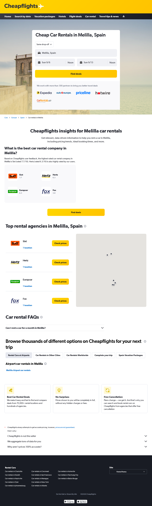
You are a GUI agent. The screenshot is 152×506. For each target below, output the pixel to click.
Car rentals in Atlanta (39, 486)
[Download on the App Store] (82, 502)
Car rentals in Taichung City (68, 475)
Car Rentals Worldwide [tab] (77, 355)
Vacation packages (44, 16)
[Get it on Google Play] (69, 502)
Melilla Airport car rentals (18, 370)
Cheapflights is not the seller (21, 436)
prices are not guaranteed (64, 427)
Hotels (62, 16)
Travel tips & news (109, 16)
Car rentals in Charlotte (13, 471)
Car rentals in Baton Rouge (67, 478)
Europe (14, 118)
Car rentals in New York (40, 482)
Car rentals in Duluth (12, 475)
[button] (51, 62)
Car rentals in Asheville (66, 471)
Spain (22, 118)
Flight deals (75, 16)
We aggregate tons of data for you (24, 441)
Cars (6, 118)
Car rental (90, 16)
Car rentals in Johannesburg (15, 486)
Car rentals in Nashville (13, 478)
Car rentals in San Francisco (41, 475)
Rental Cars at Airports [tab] (18, 355)
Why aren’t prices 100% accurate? (24, 446)
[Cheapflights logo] (21, 6)
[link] (76, 212)
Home (7, 16)
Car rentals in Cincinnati (40, 471)
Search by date (23, 16)
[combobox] (44, 44)
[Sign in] (123, 16)
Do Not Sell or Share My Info (66, 494)
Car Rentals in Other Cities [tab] (48, 355)
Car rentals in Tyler (12, 482)
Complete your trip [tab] (104, 355)
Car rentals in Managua (39, 478)
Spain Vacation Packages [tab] (131, 355)
